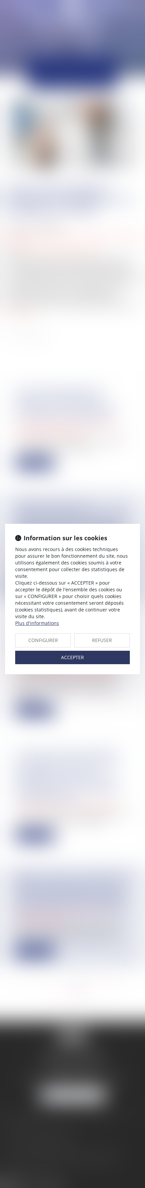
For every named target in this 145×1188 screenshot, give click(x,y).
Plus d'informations (37, 623)
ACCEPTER (72, 657)
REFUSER (102, 640)
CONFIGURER (43, 640)
